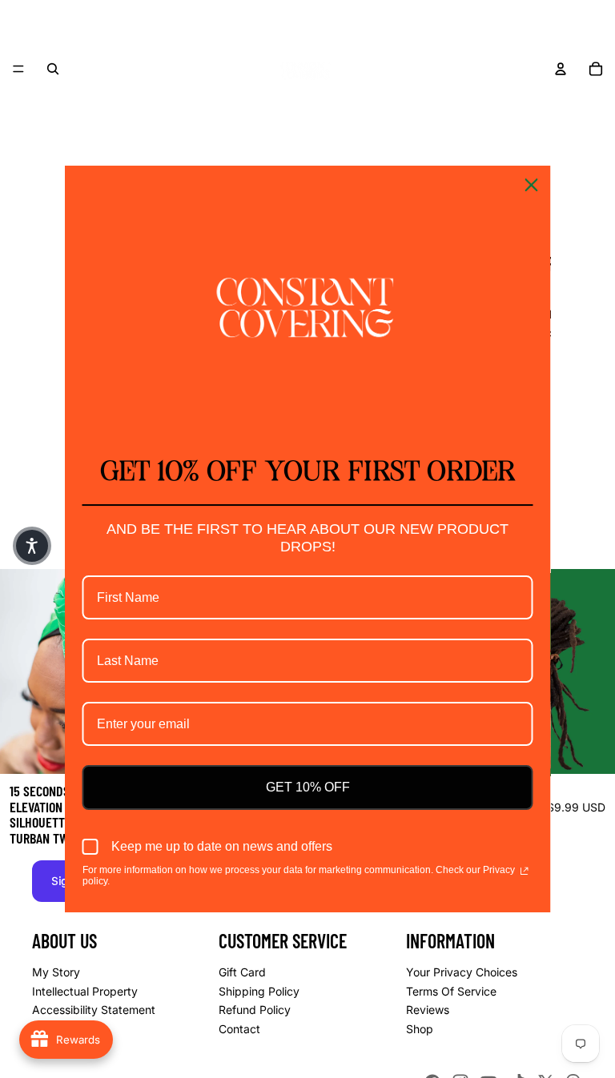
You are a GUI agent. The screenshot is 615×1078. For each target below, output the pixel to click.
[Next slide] (591, 671)
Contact (239, 1028)
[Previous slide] (24, 671)
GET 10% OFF (308, 787)
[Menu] (18, 68)
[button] (32, 546)
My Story (56, 972)
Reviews (427, 1009)
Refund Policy (255, 1009)
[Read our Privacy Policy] (524, 871)
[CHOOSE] (590, 749)
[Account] (560, 68)
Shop (419, 1028)
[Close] (531, 185)
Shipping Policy (259, 990)
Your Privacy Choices (461, 972)
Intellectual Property (85, 990)
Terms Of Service (451, 990)
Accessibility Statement (93, 1009)
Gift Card (242, 972)
